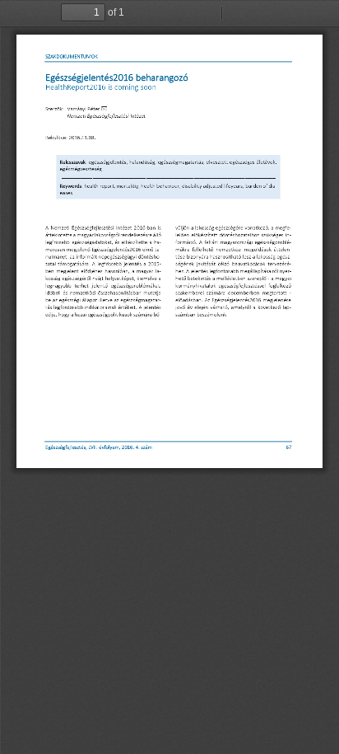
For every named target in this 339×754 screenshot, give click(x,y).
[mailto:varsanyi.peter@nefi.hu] (104, 108)
